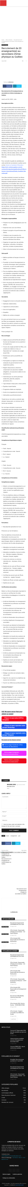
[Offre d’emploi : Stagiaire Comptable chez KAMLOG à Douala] (5, 1013)
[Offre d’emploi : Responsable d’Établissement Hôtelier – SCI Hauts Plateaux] (5, 932)
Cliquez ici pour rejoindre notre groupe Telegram (14, 734)
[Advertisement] (14, 21)
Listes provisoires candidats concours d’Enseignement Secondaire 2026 (17, 1040)
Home (3, 40)
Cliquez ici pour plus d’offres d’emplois (13, 719)
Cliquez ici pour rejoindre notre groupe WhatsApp (13, 726)
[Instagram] (13, 1170)
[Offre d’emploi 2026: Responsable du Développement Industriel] (5, 989)
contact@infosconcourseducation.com (11, 1156)
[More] (23, 86)
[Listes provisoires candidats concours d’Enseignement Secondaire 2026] (5, 1040)
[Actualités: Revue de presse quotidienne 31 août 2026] (5, 1061)
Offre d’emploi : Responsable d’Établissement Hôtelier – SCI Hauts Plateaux (17, 932)
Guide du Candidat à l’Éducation (14, 165)
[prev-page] (3, 946)
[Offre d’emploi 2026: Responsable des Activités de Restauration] (5, 940)
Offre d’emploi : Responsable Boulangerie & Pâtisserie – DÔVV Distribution (18, 980)
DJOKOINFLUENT (20, 1185)
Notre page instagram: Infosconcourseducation (10, 753)
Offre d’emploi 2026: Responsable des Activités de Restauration (17, 940)
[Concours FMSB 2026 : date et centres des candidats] (5, 1048)
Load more (13, 1019)
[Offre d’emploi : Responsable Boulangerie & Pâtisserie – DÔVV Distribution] (5, 981)
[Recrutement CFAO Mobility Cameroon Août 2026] (5, 997)
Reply (8, 788)
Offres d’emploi (9, 40)
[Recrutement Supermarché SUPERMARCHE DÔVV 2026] (5, 924)
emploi (7, 835)
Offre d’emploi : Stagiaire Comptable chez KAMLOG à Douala (17, 1012)
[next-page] (5, 946)
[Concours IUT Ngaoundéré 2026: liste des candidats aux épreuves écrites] (5, 1032)
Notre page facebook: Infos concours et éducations (12, 745)
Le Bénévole (10, 82)
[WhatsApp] (17, 1170)
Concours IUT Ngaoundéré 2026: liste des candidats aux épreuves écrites (18, 1032)
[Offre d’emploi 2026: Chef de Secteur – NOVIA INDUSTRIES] (5, 1005)
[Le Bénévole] (3, 82)
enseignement (14, 835)
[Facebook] (10, 1170)
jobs (19, 835)
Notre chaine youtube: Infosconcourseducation (10, 761)
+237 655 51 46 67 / (17, 1157)
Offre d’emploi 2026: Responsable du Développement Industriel (18, 989)
